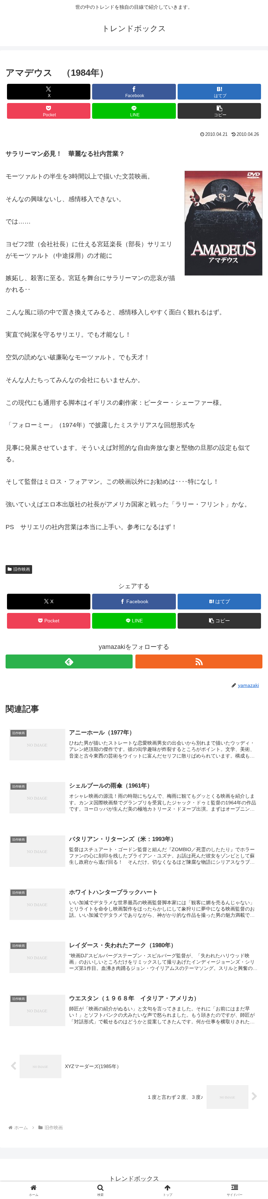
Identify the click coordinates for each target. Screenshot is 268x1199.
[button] (219, 111)
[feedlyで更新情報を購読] (69, 661)
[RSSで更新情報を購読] (198, 661)
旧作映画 (21, 569)
